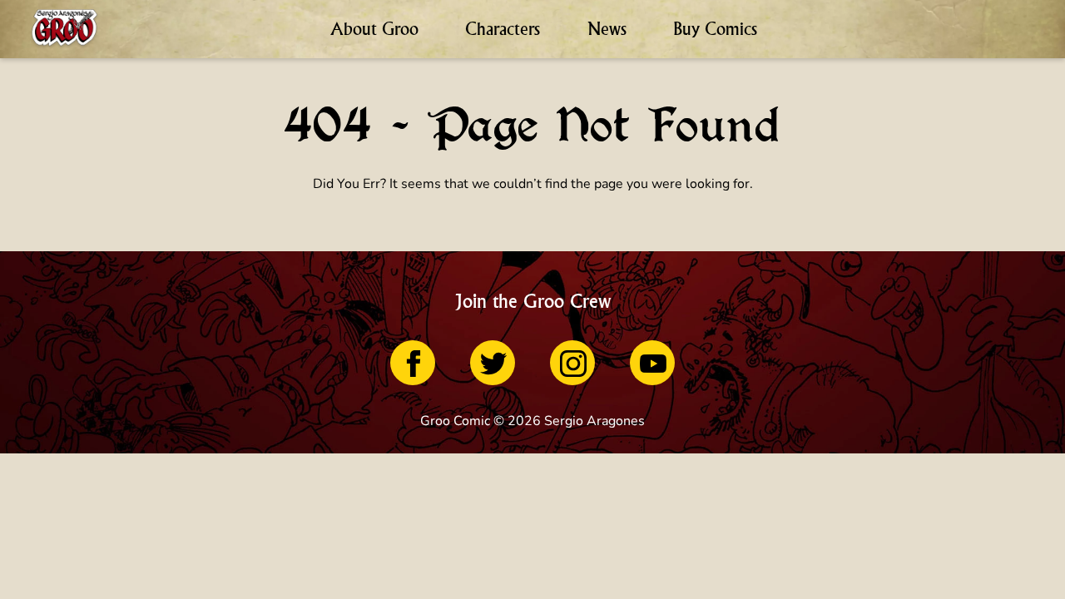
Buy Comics (715, 28)
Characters (502, 28)
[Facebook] (412, 362)
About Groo (374, 28)
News (607, 28)
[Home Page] (64, 29)
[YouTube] (652, 362)
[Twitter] (492, 362)
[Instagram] (572, 362)
